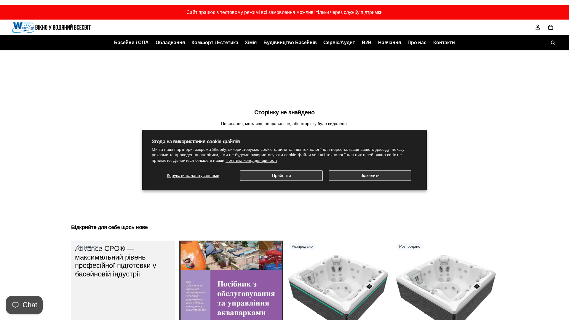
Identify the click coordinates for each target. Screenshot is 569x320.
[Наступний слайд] (381, 292)
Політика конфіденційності (251, 160)
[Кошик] (550, 27)
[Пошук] (553, 42)
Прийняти (281, 175)
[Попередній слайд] (295, 292)
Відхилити (370, 175)
